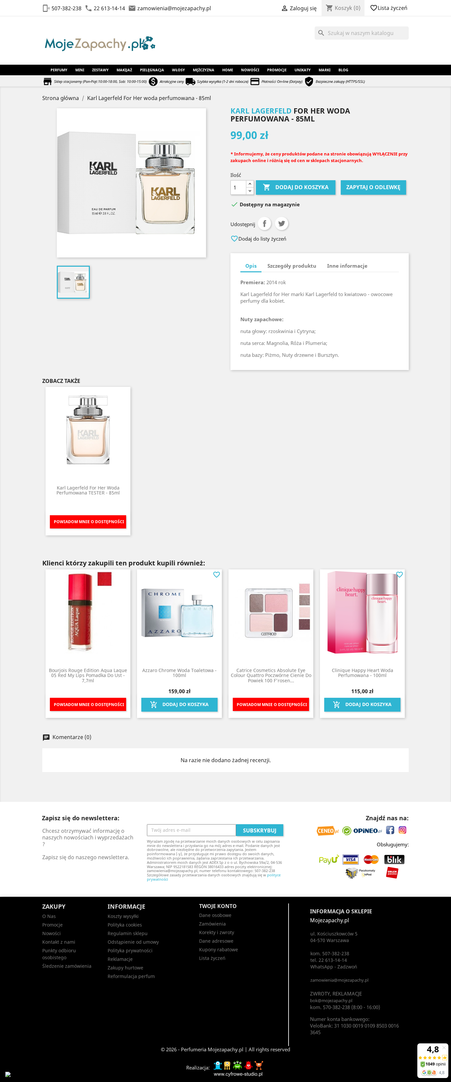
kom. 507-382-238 (329, 953)
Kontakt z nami (58, 942)
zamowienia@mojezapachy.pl (174, 8)
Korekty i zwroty (216, 932)
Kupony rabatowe (218, 949)
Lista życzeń (389, 8)
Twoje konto (218, 906)
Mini (79, 69)
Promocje (277, 69)
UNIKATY (303, 69)
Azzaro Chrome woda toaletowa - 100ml (179, 672)
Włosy (178, 69)
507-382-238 (67, 8)
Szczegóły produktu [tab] (291, 265)
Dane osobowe (215, 915)
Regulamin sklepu (128, 933)
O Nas (49, 916)
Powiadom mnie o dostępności (89, 521)
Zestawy (100, 69)
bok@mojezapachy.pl (331, 1000)
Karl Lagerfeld (261, 111)
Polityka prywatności (130, 950)
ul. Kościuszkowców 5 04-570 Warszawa (334, 936)
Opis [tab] (251, 265)
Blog (343, 69)
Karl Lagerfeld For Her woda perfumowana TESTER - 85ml (88, 490)
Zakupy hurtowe (125, 967)
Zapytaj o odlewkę (373, 187)
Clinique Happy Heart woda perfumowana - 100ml (362, 672)
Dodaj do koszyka (296, 187)
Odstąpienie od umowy (133, 942)
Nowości (250, 69)
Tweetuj (281, 223)
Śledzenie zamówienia (66, 966)
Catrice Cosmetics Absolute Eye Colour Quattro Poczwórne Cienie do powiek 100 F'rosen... (271, 675)
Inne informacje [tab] (347, 265)
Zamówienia (212, 924)
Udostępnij (264, 223)
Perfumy (59, 69)
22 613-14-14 (109, 8)
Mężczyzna (203, 69)
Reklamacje (120, 959)
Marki (324, 69)
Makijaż (124, 69)
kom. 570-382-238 (330, 1007)
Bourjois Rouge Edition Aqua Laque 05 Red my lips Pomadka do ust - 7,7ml (88, 675)
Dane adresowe (216, 941)
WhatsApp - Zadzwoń (333, 967)
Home (227, 69)
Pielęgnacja (152, 69)
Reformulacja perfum (131, 976)
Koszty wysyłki (123, 916)
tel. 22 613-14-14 (328, 960)
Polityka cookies (125, 925)
